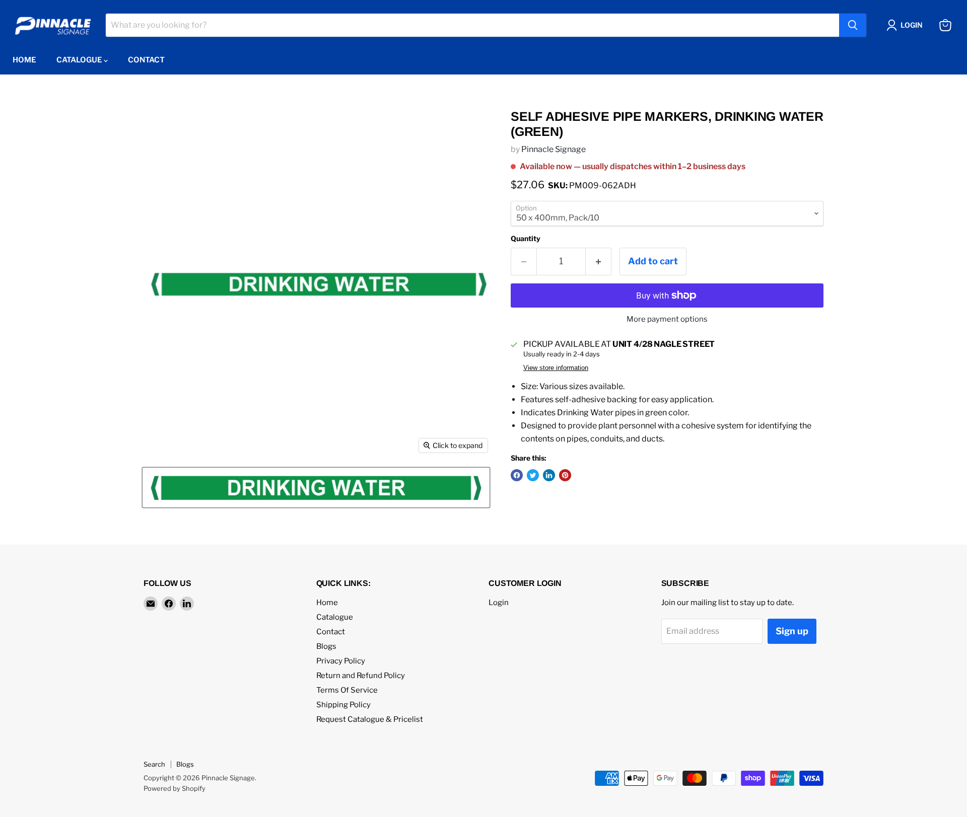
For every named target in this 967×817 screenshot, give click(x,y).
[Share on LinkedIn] (549, 475)
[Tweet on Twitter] (533, 475)
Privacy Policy (340, 660)
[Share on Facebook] (517, 475)
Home (24, 59)
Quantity (525, 239)
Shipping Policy (343, 704)
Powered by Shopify (174, 788)
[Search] (852, 25)
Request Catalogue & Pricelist (369, 719)
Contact (146, 59)
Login (499, 602)
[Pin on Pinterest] (565, 475)
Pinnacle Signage (553, 149)
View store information (555, 368)
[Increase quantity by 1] (598, 261)
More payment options (667, 319)
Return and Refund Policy (360, 675)
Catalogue (80, 59)
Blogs (326, 646)
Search (154, 764)
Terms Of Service (347, 690)
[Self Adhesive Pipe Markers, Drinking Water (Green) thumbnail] (316, 487)
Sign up (792, 631)
